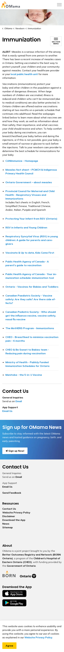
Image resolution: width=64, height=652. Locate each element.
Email (19, 401)
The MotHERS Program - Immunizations (29, 328)
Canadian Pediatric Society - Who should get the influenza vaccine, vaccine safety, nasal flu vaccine (30, 315)
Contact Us (9, 508)
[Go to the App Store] (14, 593)
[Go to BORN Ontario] (9, 573)
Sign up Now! (16, 450)
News (5, 523)
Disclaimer (8, 516)
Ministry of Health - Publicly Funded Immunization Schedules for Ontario (27, 364)
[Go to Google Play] (14, 602)
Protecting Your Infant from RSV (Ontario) (31, 218)
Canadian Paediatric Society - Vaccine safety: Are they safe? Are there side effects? (30, 299)
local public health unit (24, 74)
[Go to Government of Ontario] (28, 573)
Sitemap (7, 527)
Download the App (13, 519)
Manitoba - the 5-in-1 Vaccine (23, 374)
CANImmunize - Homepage (21, 160)
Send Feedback (11, 492)
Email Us (7, 411)
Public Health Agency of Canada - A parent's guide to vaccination (27, 263)
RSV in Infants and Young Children (26, 227)
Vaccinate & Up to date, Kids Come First (29, 252)
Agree (9, 645)
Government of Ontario (21, 565)
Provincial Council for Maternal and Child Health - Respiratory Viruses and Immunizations (30, 195)
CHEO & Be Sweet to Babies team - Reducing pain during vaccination (27, 351)
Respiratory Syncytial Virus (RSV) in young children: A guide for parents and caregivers (31, 240)
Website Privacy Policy (38, 637)
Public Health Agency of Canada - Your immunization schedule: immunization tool (31, 276)
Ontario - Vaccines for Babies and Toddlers (31, 286)
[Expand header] (59, 4)
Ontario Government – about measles (28, 182)
